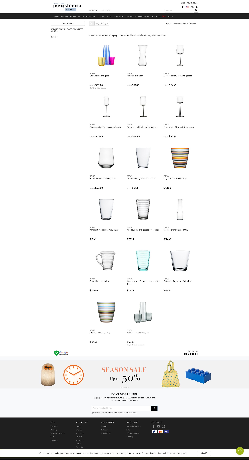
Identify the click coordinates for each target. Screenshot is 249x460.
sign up (79, 430)
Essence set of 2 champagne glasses (105, 127)
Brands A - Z (105, 433)
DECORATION (90, 16)
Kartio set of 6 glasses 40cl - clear (104, 230)
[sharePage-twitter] (189, 354)
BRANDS (56, 16)
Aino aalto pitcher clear (99, 281)
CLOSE (204, 453)
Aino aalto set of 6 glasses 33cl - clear (143, 230)
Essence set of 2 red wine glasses (178, 76)
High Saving (102, 23)
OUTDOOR (105, 10)
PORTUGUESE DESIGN (142, 16)
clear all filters (68, 23)
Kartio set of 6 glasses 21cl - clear (178, 281)
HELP (53, 422)
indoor (103, 426)
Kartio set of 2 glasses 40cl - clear (141, 178)
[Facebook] (153, 426)
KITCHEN (81, 16)
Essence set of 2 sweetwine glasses (179, 127)
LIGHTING (64, 16)
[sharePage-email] (196, 354)
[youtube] (158, 426)
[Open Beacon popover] (240, 451)
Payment (54, 426)
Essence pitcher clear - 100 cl (176, 230)
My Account (82, 422)
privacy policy (181, 453)
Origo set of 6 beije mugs (100, 332)
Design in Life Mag (133, 426)
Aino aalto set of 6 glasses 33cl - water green (143, 282)
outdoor (104, 430)
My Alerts (79, 440)
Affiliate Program (132, 433)
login (183, 3)
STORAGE (129, 16)
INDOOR (93, 10)
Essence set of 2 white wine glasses (142, 127)
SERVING (73, 16)
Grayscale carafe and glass (138, 332)
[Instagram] (163, 426)
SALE (164, 16)
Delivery (54, 430)
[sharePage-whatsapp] (193, 354)
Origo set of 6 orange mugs (175, 178)
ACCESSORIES (119, 16)
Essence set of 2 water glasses (103, 178)
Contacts (54, 440)
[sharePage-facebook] (186, 354)
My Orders (80, 433)
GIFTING (170, 16)
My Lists (79, 437)
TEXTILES (109, 16)
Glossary (129, 437)
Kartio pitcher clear (135, 76)
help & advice (192, 3)
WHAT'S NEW (155, 16)
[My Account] (182, 7)
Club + (53, 437)
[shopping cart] (196, 7)
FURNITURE (100, 16)
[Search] (196, 10)
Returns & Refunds (58, 433)
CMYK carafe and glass (99, 76)
